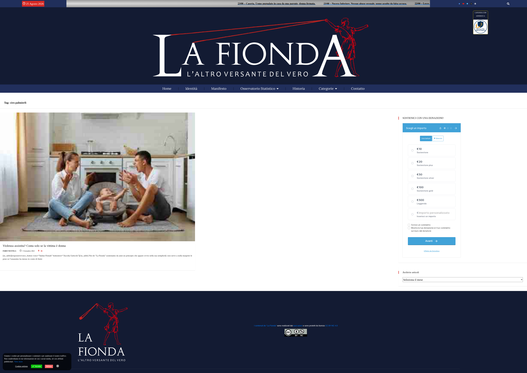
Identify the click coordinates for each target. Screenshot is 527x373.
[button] (508, 3)
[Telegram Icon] (467, 3)
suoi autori (298, 326)
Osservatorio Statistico (257, 88)
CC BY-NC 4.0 (331, 326)
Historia (299, 88)
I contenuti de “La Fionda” (265, 326)
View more (18, 362)
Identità (191, 88)
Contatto (358, 88)
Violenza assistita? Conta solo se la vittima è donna (34, 245)
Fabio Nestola (9, 251)
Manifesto (218, 88)
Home (166, 88)
